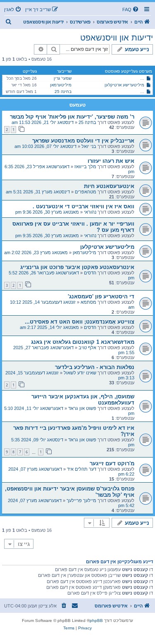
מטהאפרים (85, 191)
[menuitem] (131, 9)
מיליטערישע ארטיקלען (124, 85)
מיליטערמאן (61, 85)
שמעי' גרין (63, 78)
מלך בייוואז (85, 166)
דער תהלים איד (81, 469)
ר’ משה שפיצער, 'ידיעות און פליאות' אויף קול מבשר (72, 117)
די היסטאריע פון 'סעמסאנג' (101, 296)
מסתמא (88, 302)
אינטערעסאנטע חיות (109, 186)
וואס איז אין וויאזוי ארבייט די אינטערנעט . (83, 206)
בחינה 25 (63, 91)
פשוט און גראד (82, 408)
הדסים (90, 272)
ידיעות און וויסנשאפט (116, 37)
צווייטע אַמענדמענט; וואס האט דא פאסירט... (79, 322)
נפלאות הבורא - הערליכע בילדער (94, 367)
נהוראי (90, 212)
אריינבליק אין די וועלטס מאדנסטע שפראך (83, 141)
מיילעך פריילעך (81, 500)
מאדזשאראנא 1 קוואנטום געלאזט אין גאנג (82, 342)
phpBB (96, 620)
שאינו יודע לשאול (80, 372)
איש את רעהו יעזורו (111, 161)
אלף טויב (87, 347)
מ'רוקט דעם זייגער (112, 463)
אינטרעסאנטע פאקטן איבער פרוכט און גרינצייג (77, 267)
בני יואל (88, 146)
